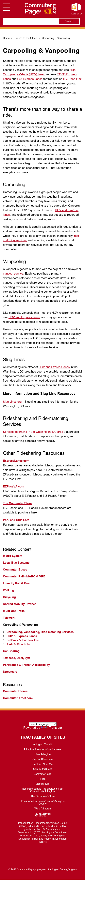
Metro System (12, 555)
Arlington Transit (42, 744)
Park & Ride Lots (18, 644)
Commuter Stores (15, 691)
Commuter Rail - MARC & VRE (24, 576)
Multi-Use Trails (14, 611)
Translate (55, 727)
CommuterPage (42, 774)
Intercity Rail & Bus (16, 583)
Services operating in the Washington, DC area (33, 431)
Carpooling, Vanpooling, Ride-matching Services (40, 632)
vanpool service (13, 273)
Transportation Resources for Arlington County (42, 802)
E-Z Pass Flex (72, 79)
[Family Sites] (76, 9)
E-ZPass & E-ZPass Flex (23, 640)
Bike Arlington (43, 754)
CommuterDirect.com (18, 698)
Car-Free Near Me (42, 764)
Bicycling (9, 597)
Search (69, 21)
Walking (8, 590)
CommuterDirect (42, 769)
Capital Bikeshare (42, 759)
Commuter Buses (15, 569)
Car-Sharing (11, 651)
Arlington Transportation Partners (42, 749)
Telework (9, 617)
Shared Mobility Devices (19, 604)
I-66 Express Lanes (29, 79)
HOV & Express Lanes (22, 636)
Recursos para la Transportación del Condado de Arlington (42, 790)
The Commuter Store (43, 796)
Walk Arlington (42, 808)
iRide (42, 779)
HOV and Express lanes (24, 317)
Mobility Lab (42, 783)
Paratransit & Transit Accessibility (26, 664)
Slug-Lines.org (12, 401)
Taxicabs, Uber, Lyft (16, 658)
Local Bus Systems (16, 562)
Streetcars (10, 671)
